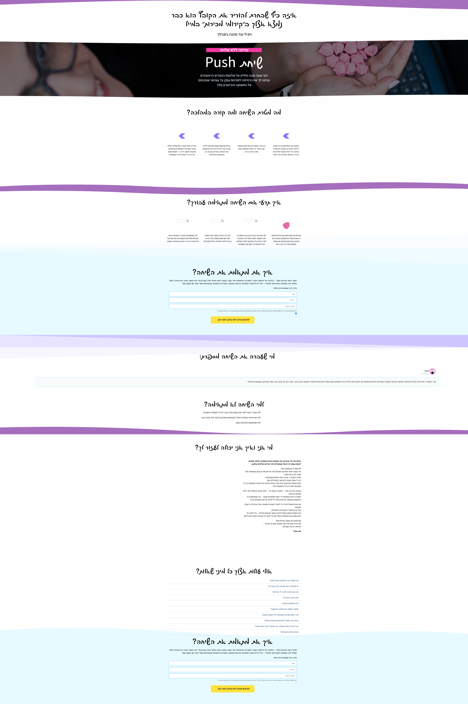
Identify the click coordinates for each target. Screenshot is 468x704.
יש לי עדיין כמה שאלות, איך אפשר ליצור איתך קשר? (276, 626)
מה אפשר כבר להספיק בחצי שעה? (284, 580)
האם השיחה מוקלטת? (289, 632)
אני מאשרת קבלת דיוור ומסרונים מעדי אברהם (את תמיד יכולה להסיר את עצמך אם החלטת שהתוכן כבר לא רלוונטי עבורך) (257, 311)
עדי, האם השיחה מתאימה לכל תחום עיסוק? (280, 614)
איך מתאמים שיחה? (290, 603)
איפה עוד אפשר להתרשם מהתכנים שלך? (281, 620)
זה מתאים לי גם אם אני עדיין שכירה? (283, 586)
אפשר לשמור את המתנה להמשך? (284, 609)
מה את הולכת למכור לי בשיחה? (285, 592)
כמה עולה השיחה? (290, 597)
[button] (234, 581)
